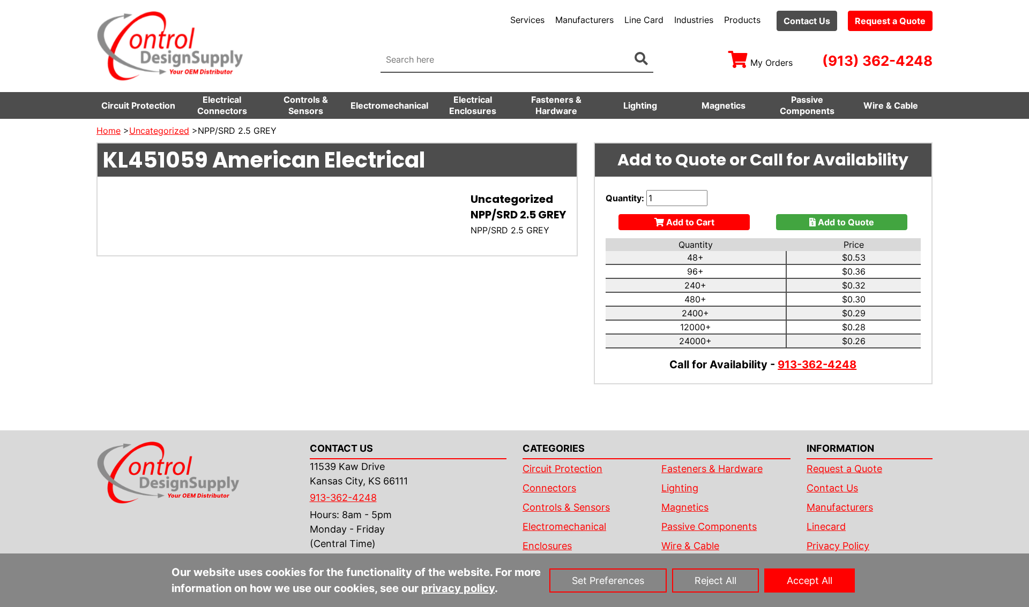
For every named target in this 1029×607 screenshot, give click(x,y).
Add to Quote (845, 222)
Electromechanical (389, 105)
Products (742, 19)
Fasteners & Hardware (556, 105)
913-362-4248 (817, 364)
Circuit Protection (138, 105)
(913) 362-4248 (877, 60)
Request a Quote (890, 21)
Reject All (715, 580)
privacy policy (458, 588)
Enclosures (547, 545)
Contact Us (807, 21)
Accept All (809, 580)
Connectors (549, 488)
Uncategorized (159, 130)
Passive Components (807, 105)
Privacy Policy (838, 545)
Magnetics (723, 105)
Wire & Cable (890, 105)
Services (527, 19)
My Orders (771, 62)
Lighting (640, 105)
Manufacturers (584, 19)
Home (108, 130)
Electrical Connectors (222, 105)
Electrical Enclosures (472, 105)
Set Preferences (608, 580)
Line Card (643, 19)
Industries (693, 19)
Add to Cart (689, 222)
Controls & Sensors (306, 105)
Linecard (826, 526)
